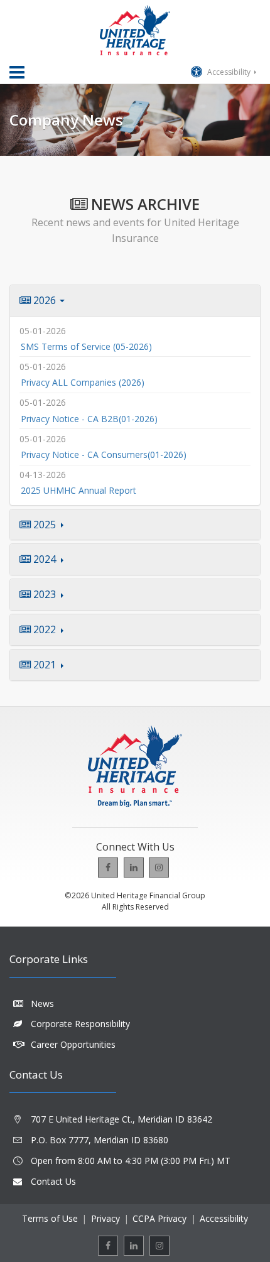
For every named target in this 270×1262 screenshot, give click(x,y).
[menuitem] (108, 867)
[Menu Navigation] (16, 72)
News (42, 1003)
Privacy (105, 1218)
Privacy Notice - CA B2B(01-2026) (89, 419)
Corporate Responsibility (80, 1024)
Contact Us (53, 1181)
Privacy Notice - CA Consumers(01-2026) (103, 454)
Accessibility (229, 72)
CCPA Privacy (159, 1218)
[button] (135, 300)
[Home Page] (135, 30)
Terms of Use (50, 1218)
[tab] (135, 300)
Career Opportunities (73, 1044)
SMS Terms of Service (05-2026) (86, 346)
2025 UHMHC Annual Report (78, 490)
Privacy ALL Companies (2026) (82, 382)
